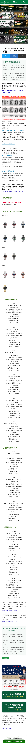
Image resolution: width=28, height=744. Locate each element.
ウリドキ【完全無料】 (8, 155)
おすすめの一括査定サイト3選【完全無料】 (13, 191)
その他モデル (6, 658)
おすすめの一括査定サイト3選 (13, 741)
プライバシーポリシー (8, 729)
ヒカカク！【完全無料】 (8, 171)
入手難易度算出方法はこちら (9, 621)
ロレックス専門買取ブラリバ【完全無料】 (13, 130)
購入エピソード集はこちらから (10, 611)
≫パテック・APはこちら (8, 144)
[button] (0, 108)
